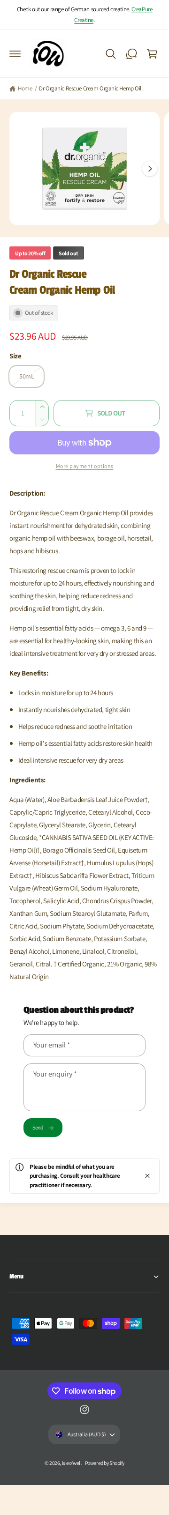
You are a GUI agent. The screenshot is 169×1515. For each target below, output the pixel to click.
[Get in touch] (131, 54)
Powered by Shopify (104, 1462)
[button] (15, 54)
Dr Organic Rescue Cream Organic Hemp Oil (90, 88)
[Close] (147, 1176)
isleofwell (72, 1462)
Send (37, 1127)
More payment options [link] (85, 465)
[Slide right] (149, 168)
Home (25, 88)
